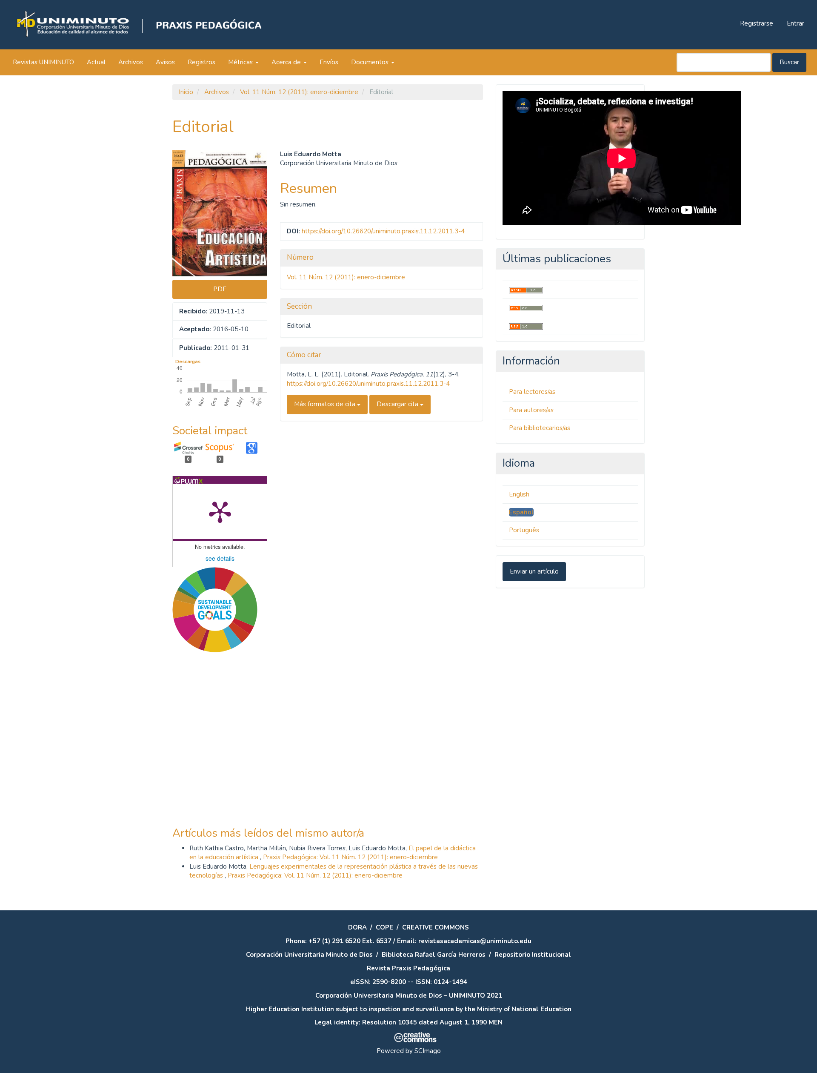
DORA (357, 927)
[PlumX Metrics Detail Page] (220, 511)
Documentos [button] (370, 62)
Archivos (130, 62)
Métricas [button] (241, 62)
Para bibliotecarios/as (539, 428)
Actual (96, 62)
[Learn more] (212, 786)
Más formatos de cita (325, 404)
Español (521, 512)
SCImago (427, 1051)
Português (524, 530)
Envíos (329, 62)
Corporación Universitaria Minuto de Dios (309, 954)
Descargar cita (398, 404)
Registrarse (756, 23)
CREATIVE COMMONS (435, 927)
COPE (384, 927)
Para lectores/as (532, 391)
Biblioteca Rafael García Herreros (434, 954)
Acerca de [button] (287, 62)
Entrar (795, 23)
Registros (201, 62)
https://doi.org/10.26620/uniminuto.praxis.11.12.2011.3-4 (383, 231)
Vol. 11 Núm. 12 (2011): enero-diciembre (299, 92)
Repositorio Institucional (532, 954)
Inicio (186, 92)
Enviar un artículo (534, 571)
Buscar (789, 62)
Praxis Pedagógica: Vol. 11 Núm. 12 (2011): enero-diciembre (350, 857)
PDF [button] (219, 289)
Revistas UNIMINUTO (43, 62)
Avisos (165, 62)
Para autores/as (531, 410)
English (519, 494)
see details (220, 558)
